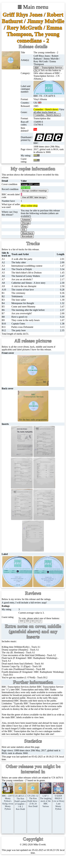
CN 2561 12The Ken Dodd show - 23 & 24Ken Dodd (33, 801)
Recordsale (27, 236)
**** (27, 621)
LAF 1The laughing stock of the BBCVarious (45, 801)
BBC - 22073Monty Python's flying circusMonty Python (8, 802)
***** (21, 621)
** (37, 621)
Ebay (24, 226)
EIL (24, 229)
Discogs (26, 223)
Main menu (35, 7)
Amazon (26, 219)
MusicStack (27, 233)
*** (32, 621)
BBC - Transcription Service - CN (48, 69)
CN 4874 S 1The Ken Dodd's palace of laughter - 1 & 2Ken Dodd (20, 802)
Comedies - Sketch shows (47, 115)
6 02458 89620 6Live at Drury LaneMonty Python (58, 802)
